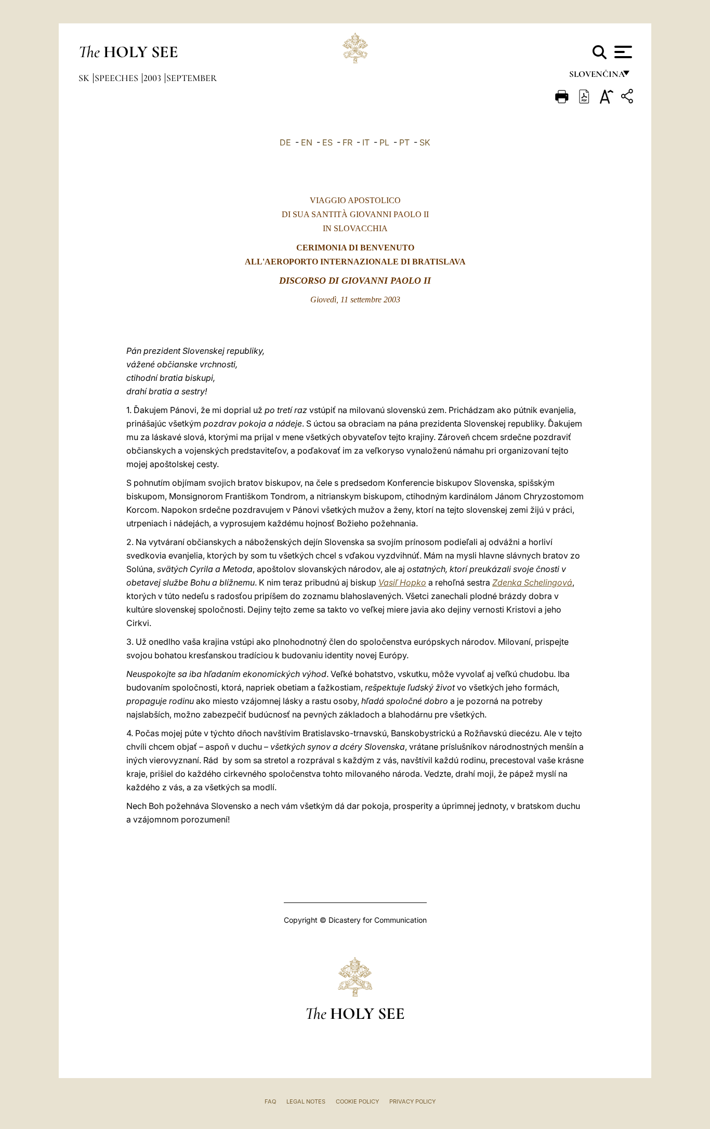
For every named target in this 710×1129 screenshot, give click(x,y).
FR (347, 142)
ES (327, 142)
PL (384, 142)
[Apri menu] (622, 52)
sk (84, 78)
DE (285, 142)
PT (404, 142)
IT (366, 142)
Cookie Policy (357, 1101)
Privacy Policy (412, 1101)
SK (424, 142)
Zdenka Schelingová (532, 582)
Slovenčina (596, 77)
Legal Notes (305, 1101)
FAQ (270, 1101)
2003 (153, 78)
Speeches (117, 78)
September (191, 78)
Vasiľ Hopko (402, 582)
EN (306, 142)
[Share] (628, 98)
